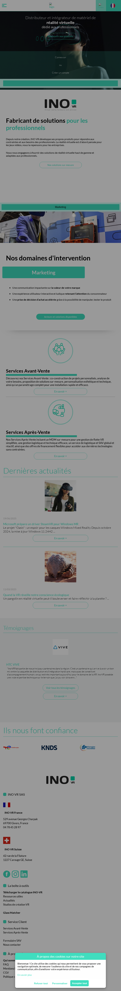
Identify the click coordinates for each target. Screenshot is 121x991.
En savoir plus (24, 974)
